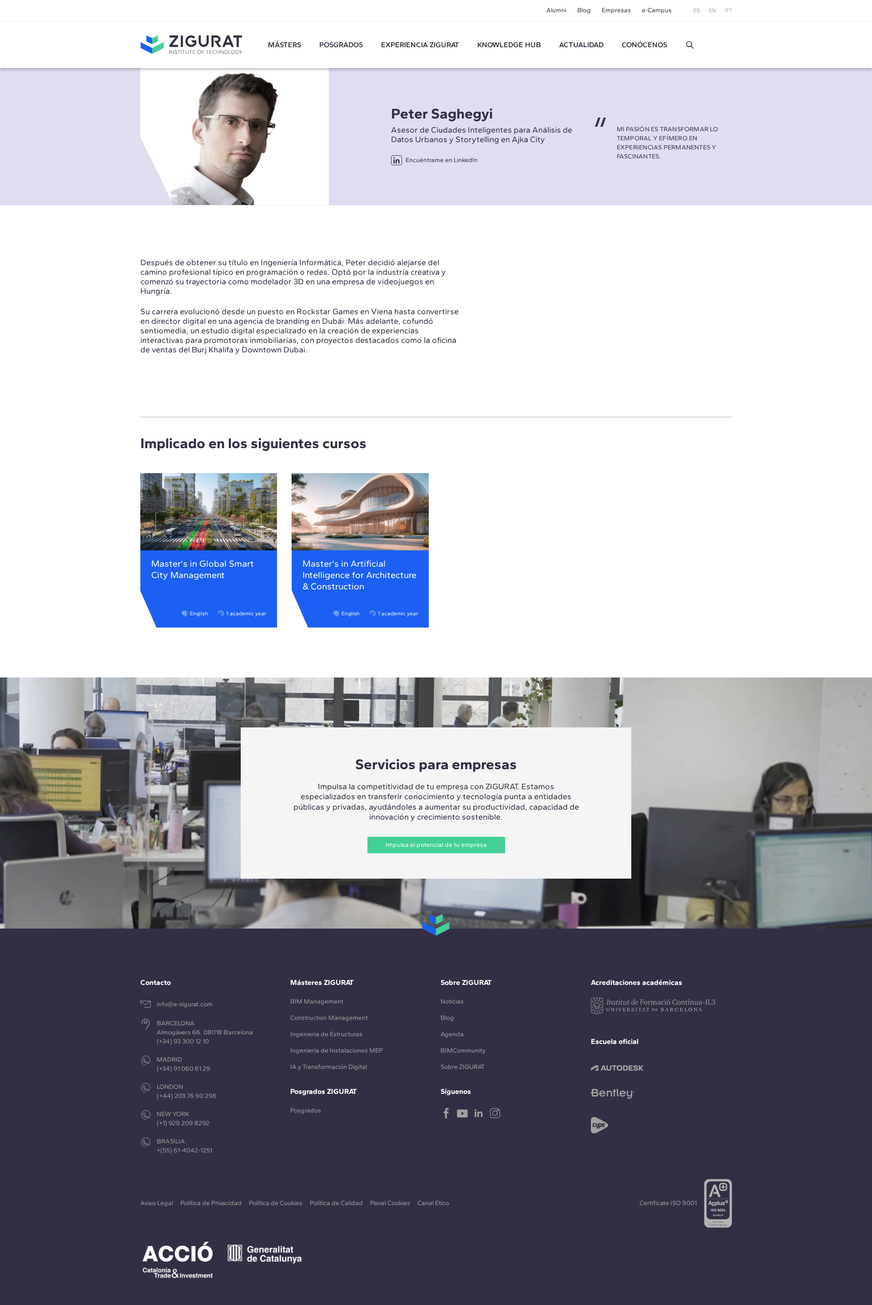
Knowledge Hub (509, 44)
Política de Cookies (275, 1203)
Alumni (556, 10)
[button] (689, 44)
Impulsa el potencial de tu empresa (436, 845)
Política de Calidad (336, 1203)
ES (697, 10)
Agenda (452, 1034)
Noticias (452, 1001)
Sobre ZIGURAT (463, 1067)
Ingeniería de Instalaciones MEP (336, 1050)
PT (728, 10)
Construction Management (329, 1018)
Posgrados (341, 44)
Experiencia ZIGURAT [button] (420, 44)
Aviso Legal (156, 1203)
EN (712, 10)
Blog (584, 10)
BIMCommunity (463, 1050)
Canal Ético (433, 1203)
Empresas (616, 10)
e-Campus (657, 10)
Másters (284, 44)
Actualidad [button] (581, 44)
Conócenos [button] (644, 44)
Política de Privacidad (211, 1203)
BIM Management (316, 1001)
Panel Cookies (390, 1203)
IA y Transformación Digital (328, 1067)
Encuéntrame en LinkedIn (442, 160)
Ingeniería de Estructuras (326, 1034)
